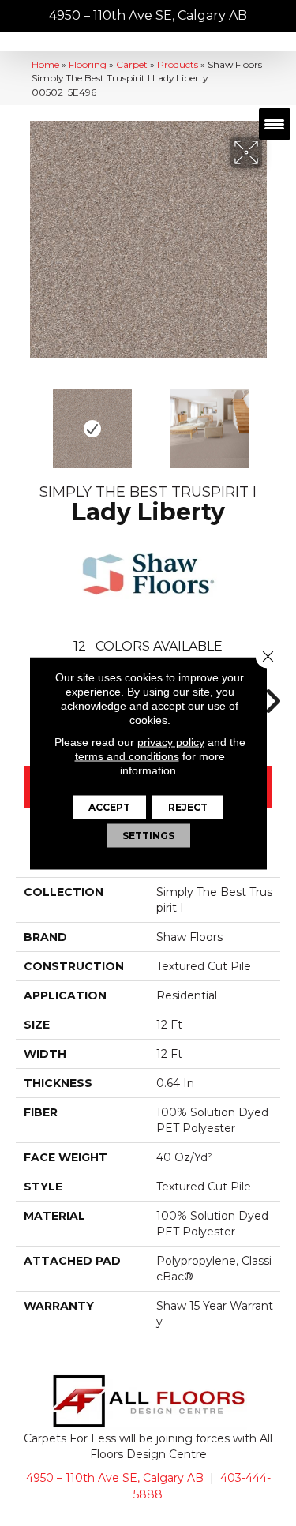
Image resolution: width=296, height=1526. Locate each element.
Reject (188, 806)
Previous (24, 421)
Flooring (88, 64)
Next (272, 421)
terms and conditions (127, 755)
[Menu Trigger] (274, 124)
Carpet (132, 64)
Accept (109, 806)
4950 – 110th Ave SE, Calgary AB (148, 15)
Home (45, 64)
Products (177, 64)
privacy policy (170, 741)
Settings (148, 835)
